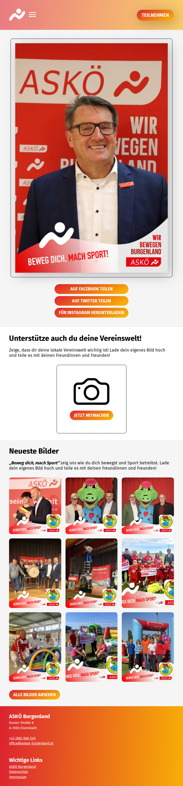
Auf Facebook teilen (91, 289)
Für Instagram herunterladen (91, 312)
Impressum (17, 777)
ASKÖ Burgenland (22, 767)
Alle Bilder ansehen (34, 694)
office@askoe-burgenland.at (31, 743)
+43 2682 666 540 (22, 738)
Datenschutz (18, 772)
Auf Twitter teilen (91, 301)
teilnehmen (155, 15)
